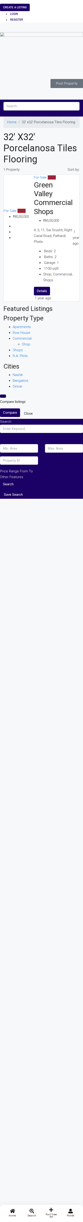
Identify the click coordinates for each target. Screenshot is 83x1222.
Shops (18, 350)
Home (12, 122)
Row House (21, 333)
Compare (10, 412)
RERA (22, 211)
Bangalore (20, 381)
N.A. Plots (20, 356)
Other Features (11, 477)
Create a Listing (15, 7)
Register (16, 19)
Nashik (18, 375)
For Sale (11, 211)
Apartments (22, 327)
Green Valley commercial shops (53, 198)
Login (14, 14)
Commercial (22, 338)
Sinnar (17, 386)
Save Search (13, 495)
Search (8, 484)
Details (42, 291)
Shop (26, 344)
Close (28, 413)
